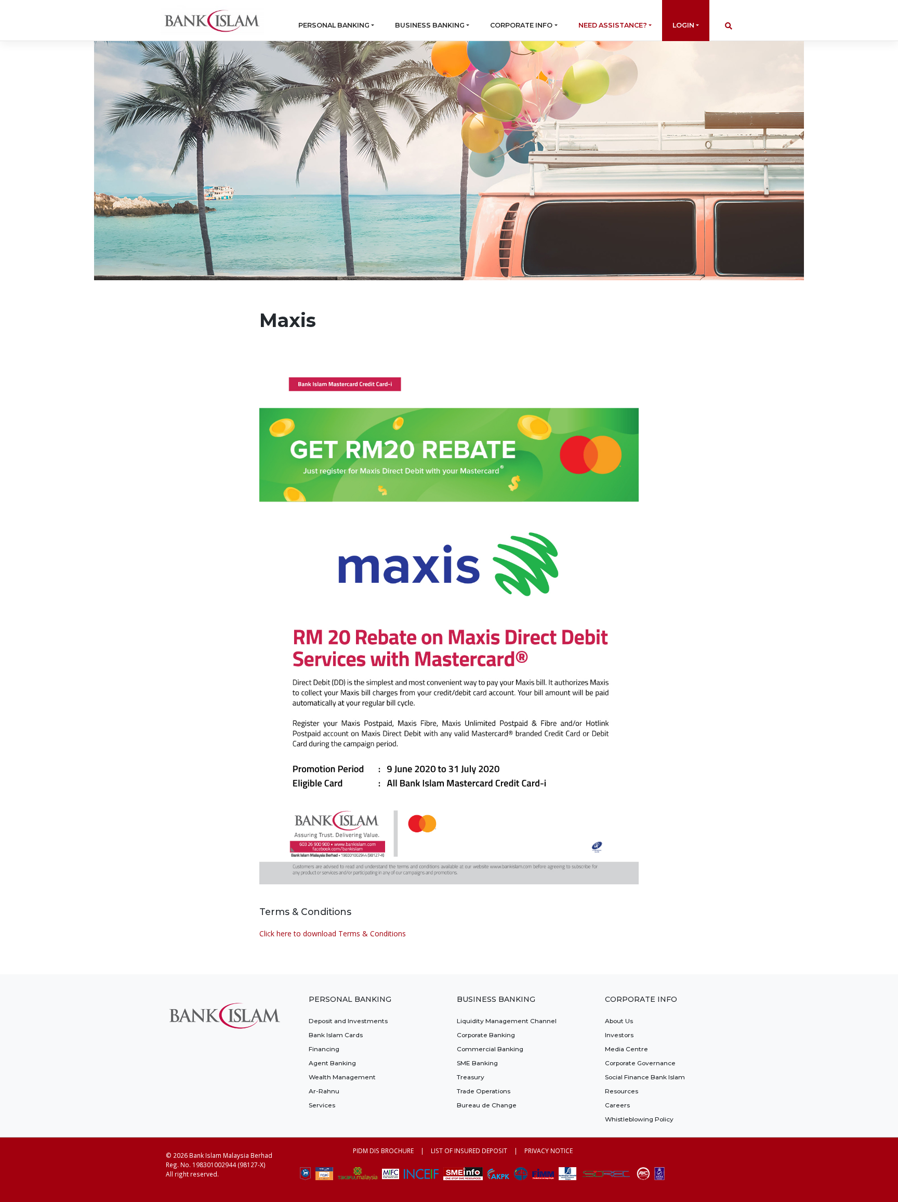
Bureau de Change (487, 1105)
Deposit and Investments (348, 1021)
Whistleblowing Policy (639, 1119)
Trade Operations (483, 1091)
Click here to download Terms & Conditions (332, 933)
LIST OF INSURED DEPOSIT (469, 1150)
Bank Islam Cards (336, 1035)
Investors (619, 1035)
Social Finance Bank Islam (645, 1077)
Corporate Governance (640, 1063)
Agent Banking (332, 1063)
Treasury (470, 1077)
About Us (619, 1021)
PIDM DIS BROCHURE (383, 1150)
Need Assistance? (612, 25)
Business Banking (430, 25)
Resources (621, 1091)
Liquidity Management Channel (507, 1021)
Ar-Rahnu (324, 1091)
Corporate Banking (486, 1035)
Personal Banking (333, 25)
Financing (324, 1049)
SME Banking (477, 1063)
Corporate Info (521, 25)
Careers (617, 1105)
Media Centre (626, 1049)
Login (683, 25)
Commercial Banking (490, 1049)
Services (322, 1105)
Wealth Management (342, 1077)
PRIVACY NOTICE (548, 1150)
